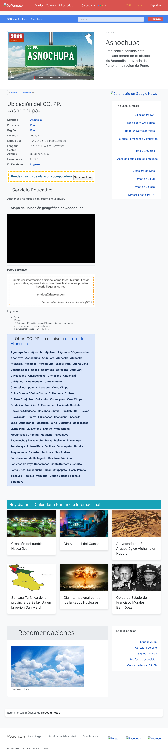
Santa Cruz (18, 470)
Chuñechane (34, 381)
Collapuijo (41, 399)
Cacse (35, 369)
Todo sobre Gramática (141, 122)
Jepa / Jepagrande (23, 422)
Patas (48, 440)
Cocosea (44, 387)
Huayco (84, 411)
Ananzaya (17, 358)
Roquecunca (19, 452)
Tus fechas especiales (143, 659)
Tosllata (29, 475)
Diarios (39, 5)
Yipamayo (17, 481)
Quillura (50, 446)
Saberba (34, 452)
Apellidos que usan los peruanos (137, 158)
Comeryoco (57, 399)
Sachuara (47, 452)
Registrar (155, 5)
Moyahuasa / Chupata (25, 434)
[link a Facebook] (133, 738)
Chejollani (69, 375)
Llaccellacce (80, 422)
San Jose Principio (60, 458)
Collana (69, 393)
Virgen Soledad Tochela (64, 475)
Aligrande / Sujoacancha (73, 352)
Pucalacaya (18, 446)
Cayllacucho (18, 375)
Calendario (88, 5)
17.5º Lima (133, 5)
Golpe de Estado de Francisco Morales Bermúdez (131, 602)
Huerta (31, 416)
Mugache (46, 434)
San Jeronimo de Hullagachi (28, 458)
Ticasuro (16, 475)
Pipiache (59, 440)
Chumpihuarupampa (24, 387)
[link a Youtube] (154, 738)
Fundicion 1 (32, 405)
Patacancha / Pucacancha (27, 440)
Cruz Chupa (74, 399)
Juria (54, 422)
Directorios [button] (66, 5)
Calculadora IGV (145, 114)
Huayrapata (18, 416)
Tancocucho (34, 470)
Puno (33, 125)
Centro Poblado (18, 19)
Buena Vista (80, 363)
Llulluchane (34, 428)
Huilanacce (45, 416)
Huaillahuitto (70, 411)
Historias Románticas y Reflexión (137, 138)
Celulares (156, 19)
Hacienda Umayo (49, 411)
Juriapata (65, 422)
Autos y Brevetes (145, 150)
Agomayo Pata (20, 352)
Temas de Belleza (144, 186)
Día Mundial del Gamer (81, 544)
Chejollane (54, 375)
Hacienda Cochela (68, 405)
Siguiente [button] (27, 92)
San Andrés (62, 452)
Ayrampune (46, 363)
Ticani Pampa (77, 470)
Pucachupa (74, 440)
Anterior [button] (15, 92)
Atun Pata (48, 358)
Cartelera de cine (146, 647)
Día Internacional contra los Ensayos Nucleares (82, 600)
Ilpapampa (60, 416)
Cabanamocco (20, 369)
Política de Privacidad (62, 736)
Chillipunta (17, 381)
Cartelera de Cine (144, 170)
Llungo (47, 428)
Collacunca (56, 393)
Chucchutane (53, 381)
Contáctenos (90, 736)
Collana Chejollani (22, 399)
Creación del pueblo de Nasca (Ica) (29, 546)
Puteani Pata (35, 446)
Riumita (78, 446)
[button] (101, 5)
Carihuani (76, 369)
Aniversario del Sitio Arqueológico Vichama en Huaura (136, 548)
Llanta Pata (18, 428)
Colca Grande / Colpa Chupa (29, 393)
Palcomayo (61, 434)
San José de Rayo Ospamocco (30, 464)
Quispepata (64, 446)
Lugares (35, 164)
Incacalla (74, 416)
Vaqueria (41, 475)
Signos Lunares (147, 653)
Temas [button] (50, 5)
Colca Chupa (60, 387)
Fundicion (17, 405)
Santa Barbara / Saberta (66, 464)
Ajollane (50, 352)
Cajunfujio (47, 369)
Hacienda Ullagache (23, 411)
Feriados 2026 (148, 641)
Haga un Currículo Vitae (140, 130)
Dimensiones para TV (142, 194)
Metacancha (62, 428)
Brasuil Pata (63, 363)
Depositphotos (50, 712)
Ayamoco (31, 363)
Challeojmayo (37, 375)
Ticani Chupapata (55, 470)
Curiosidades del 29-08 (142, 665)
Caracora (62, 369)
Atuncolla (36, 119)
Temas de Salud (145, 178)
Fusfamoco (48, 405)
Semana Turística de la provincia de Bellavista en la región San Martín (31, 602)
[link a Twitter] (113, 738)
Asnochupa (32, 358)
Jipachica (43, 422)
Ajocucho (37, 352)
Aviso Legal (35, 736)
